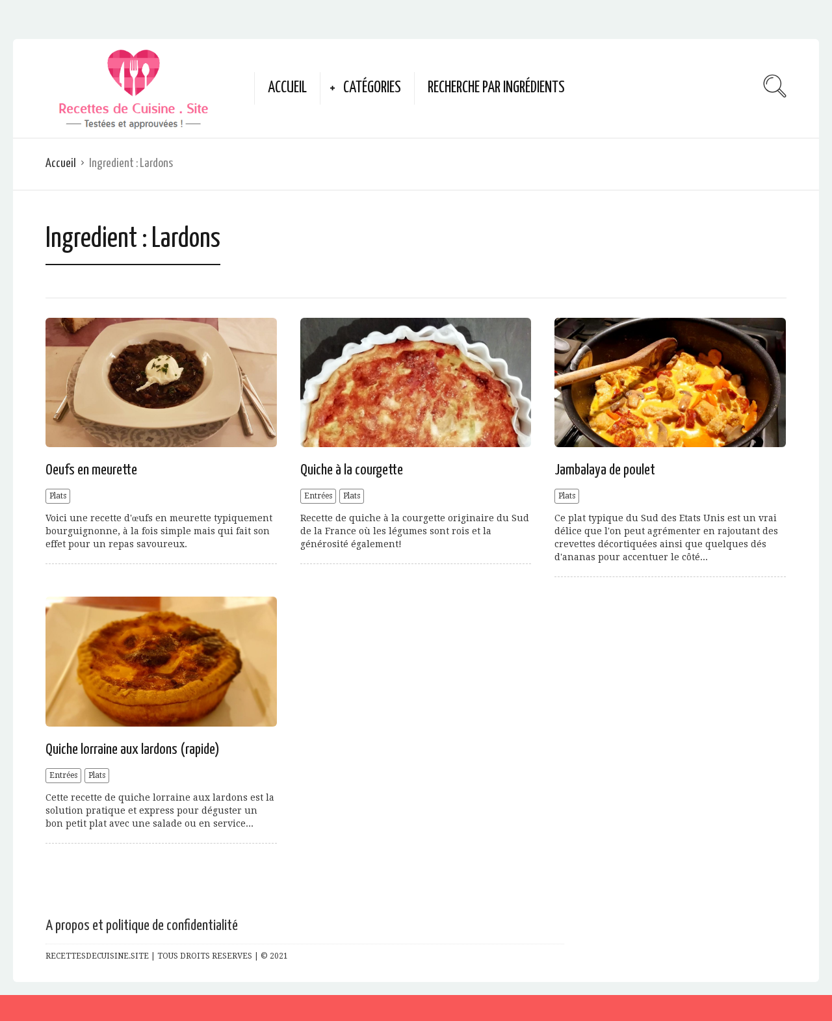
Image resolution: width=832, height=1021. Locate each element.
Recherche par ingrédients (496, 88)
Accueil (287, 88)
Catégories (372, 88)
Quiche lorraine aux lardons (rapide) (133, 749)
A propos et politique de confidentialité (142, 925)
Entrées (318, 495)
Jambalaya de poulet (604, 470)
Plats (57, 495)
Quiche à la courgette (351, 470)
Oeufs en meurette (91, 470)
